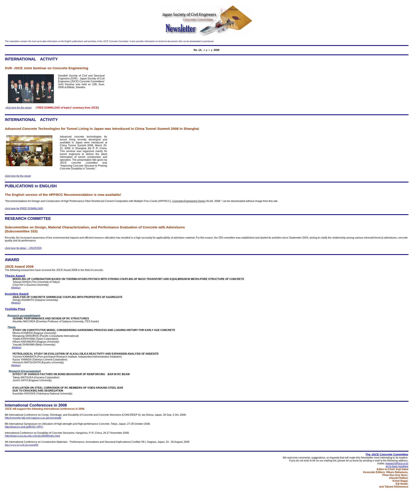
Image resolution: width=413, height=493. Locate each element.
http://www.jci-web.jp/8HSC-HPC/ (24, 427)
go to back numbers (397, 466)
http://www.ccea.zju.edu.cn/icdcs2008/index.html (32, 436)
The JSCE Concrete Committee (386, 454)
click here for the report (18, 107)
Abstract (15, 287)
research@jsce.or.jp (396, 463)
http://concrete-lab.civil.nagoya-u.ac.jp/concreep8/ (33, 417)
